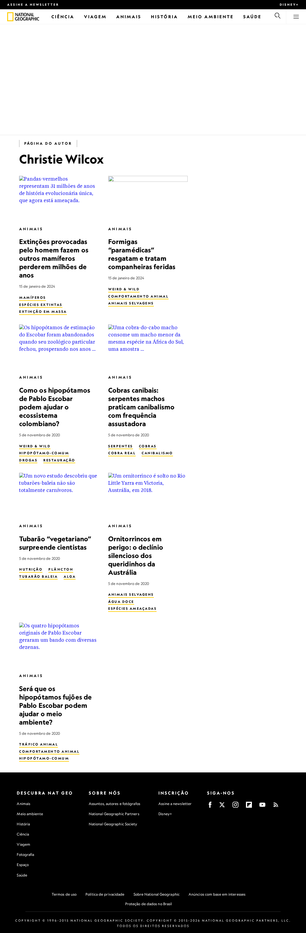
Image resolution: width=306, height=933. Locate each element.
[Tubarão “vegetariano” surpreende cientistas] (59, 495)
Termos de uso (64, 894)
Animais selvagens (131, 303)
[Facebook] (210, 807)
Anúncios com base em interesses (217, 894)
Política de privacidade (104, 894)
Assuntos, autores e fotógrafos (114, 803)
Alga (70, 576)
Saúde (22, 875)
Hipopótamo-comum (44, 453)
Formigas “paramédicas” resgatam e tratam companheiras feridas (141, 254)
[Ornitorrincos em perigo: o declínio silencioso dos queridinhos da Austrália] (148, 495)
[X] (222, 807)
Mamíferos (32, 297)
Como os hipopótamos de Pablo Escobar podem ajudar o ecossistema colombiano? (54, 407)
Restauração (59, 460)
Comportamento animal (138, 296)
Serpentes (120, 446)
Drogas (28, 460)
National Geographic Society (113, 824)
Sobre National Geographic (157, 894)
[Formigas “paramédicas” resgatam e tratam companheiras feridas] (148, 198)
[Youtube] (262, 807)
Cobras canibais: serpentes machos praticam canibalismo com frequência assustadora (141, 407)
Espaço (23, 864)
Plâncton (60, 569)
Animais (31, 229)
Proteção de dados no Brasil (148, 904)
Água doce (121, 602)
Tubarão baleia (38, 576)
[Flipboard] (249, 807)
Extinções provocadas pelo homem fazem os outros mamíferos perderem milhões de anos (53, 258)
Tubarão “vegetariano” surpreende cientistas (55, 543)
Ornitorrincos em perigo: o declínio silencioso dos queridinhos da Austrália (135, 555)
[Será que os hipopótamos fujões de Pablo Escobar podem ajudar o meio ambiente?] (59, 645)
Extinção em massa (43, 312)
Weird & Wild (124, 289)
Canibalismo (157, 453)
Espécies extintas (40, 305)
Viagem (23, 844)
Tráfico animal (38, 744)
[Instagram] (235, 807)
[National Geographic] (10, 16)
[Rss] (276, 807)
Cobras (148, 446)
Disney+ (289, 4)
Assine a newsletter (33, 4)
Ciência (23, 834)
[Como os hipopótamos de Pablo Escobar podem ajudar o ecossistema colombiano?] (59, 346)
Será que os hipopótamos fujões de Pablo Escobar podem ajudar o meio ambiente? (55, 705)
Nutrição (30, 569)
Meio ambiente (30, 814)
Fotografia (25, 854)
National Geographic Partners (114, 814)
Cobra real (122, 453)
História (23, 824)
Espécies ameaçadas (132, 608)
